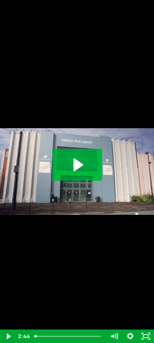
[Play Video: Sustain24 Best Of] (77, 165)
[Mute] (114, 336)
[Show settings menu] (130, 336)
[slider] (69, 336)
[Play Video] (8, 336)
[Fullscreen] (146, 336)
